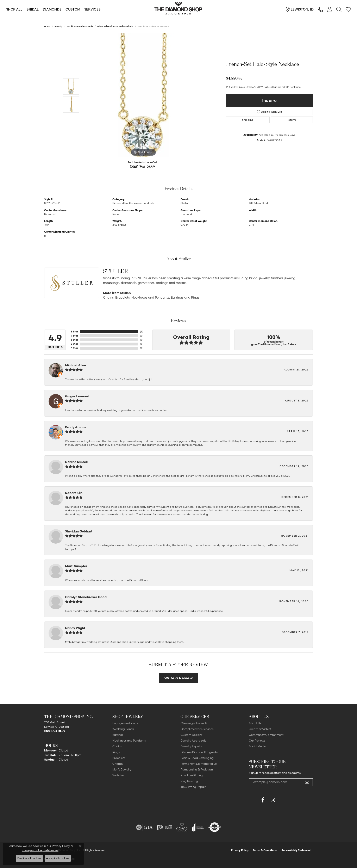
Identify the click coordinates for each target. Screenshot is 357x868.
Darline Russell (76, 462)
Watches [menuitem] (118, 775)
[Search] (339, 9)
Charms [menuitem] (117, 763)
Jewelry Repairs (191, 746)
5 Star (74, 331)
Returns (292, 119)
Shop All (14, 9)
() (141, 331)
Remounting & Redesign (197, 769)
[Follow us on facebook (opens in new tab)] (263, 800)
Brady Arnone (75, 427)
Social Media (257, 746)
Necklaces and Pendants (80, 26)
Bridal (32, 9)
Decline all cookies (29, 858)
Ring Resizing (189, 781)
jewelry (59, 26)
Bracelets (122, 297)
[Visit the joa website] (198, 827)
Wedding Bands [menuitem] (123, 729)
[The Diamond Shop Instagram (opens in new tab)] (282, 800)
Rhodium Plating (192, 775)
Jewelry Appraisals (193, 740)
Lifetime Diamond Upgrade (199, 752)
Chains (108, 297)
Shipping (247, 119)
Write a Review (178, 678)
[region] (143, 95)
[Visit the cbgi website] (182, 827)
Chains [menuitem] (117, 746)
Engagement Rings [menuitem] (125, 723)
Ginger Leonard (77, 396)
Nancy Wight (75, 628)
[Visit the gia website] (144, 827)
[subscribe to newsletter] (307, 782)
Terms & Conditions (265, 850)
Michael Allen (75, 365)
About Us (255, 723)
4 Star (74, 335)
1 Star (74, 348)
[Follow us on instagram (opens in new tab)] (273, 800)
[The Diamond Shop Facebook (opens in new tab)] (253, 800)
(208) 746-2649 (142, 167)
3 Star (74, 339)
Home (47, 26)
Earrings (177, 297)
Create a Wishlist (260, 729)
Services (92, 9)
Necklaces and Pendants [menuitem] (129, 740)
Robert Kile (73, 493)
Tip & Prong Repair (193, 786)
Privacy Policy (240, 850)
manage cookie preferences (40, 850)
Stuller (184, 203)
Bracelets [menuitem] (118, 758)
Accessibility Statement (296, 850)
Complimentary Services (197, 729)
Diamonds (52, 9)
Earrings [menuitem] (117, 734)
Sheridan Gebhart (78, 531)
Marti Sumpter (76, 566)
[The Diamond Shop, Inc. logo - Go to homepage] (178, 9)
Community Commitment (266, 734)
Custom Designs (191, 734)
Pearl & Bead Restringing (197, 758)
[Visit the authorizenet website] (214, 827)
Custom (72, 9)
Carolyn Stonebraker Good (86, 597)
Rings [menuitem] (116, 752)
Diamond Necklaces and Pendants (115, 26)
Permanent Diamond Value (199, 763)
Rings (195, 297)
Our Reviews (257, 740)
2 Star (74, 343)
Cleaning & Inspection (195, 723)
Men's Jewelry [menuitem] (121, 769)
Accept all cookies (57, 858)
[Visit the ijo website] (164, 827)
